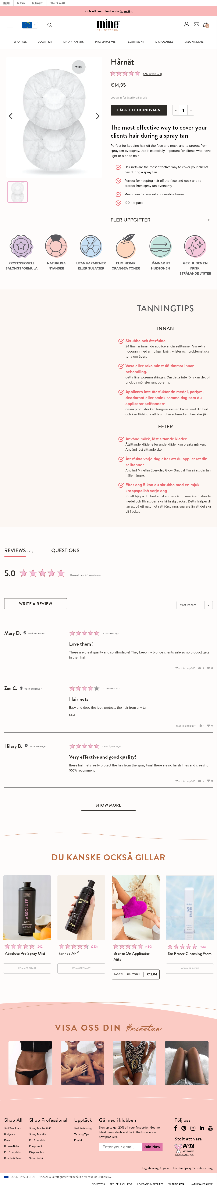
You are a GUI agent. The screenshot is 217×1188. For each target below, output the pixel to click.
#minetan (144, 1029)
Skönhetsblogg (83, 1128)
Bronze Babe (11, 1146)
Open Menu (10, 25)
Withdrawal (177, 1184)
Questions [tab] (65, 550)
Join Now (152, 1146)
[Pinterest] (183, 1129)
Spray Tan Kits (73, 42)
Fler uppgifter (130, 220)
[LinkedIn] (202, 1129)
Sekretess (98, 1184)
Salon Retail (194, 42)
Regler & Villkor (121, 1184)
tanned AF (69, 954)
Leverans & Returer (150, 1184)
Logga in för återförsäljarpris (129, 97)
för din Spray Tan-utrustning (177, 1168)
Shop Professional (48, 1120)
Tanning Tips (81, 1134)
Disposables (164, 42)
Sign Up (126, 11)
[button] (30, 25)
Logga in (186, 24)
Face (7, 1140)
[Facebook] (175, 1129)
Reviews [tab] (15, 550)
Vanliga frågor (202, 1184)
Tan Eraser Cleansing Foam (189, 954)
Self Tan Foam (12, 1128)
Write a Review (35, 604)
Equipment (136, 42)
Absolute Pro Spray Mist (25, 954)
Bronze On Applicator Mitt (131, 956)
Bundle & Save (12, 1158)
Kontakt (78, 1140)
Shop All (20, 42)
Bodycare (9, 1134)
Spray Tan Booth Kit (40, 1128)
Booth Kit (45, 42)
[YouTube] (210, 1129)
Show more (108, 805)
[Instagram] (193, 1129)
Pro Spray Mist (106, 42)
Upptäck (83, 1120)
